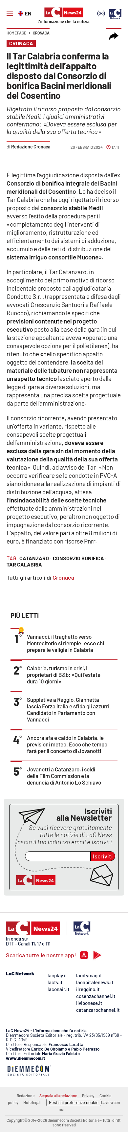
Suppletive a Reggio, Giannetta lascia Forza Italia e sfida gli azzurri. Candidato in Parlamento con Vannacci (69, 709)
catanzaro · (35, 558)
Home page (16, 33)
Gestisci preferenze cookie (73, 1102)
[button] (113, 36)
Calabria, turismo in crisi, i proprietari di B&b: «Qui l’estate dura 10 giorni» (63, 674)
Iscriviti (103, 856)
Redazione (25, 1095)
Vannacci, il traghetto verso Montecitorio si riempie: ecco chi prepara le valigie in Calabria (65, 643)
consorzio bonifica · (79, 558)
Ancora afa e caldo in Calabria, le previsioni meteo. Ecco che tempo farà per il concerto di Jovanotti (67, 744)
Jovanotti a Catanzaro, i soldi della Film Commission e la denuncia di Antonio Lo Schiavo (64, 776)
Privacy (88, 1095)
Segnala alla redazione (58, 1095)
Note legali (32, 1102)
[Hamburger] (10, 13)
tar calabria (24, 564)
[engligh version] (21, 13)
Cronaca (41, 33)
